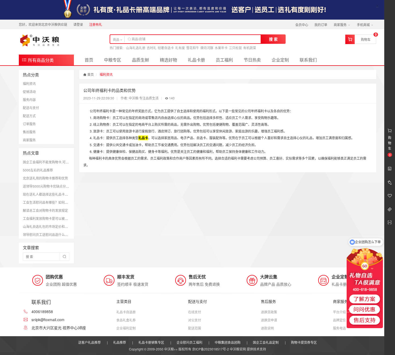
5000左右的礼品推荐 (38, 170)
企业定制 (280, 60)
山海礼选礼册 (135, 47)
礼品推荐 (119, 342)
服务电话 (339, 328)
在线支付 (194, 312)
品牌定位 (339, 320)
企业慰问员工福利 (189, 342)
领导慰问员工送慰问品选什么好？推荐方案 (53, 234)
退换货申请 (269, 320)
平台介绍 (339, 312)
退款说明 (267, 328)
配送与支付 (31, 107)
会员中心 (301, 24)
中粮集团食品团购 (227, 342)
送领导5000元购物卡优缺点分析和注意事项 (54, 186)
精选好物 (168, 60)
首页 (89, 60)
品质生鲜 (140, 60)
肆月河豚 (206, 47)
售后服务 (29, 132)
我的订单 (320, 24)
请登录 (78, 24)
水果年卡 (221, 47)
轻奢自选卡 (166, 47)
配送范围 (194, 328)
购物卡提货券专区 (304, 342)
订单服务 (29, 123)
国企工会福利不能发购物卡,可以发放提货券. (54, 162)
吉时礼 (151, 47)
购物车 (366, 39)
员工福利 (224, 60)
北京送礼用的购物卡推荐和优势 (45, 178)
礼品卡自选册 (126, 312)
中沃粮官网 (238, 349)
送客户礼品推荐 (89, 342)
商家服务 (340, 24)
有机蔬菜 (249, 47)
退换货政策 (269, 312)
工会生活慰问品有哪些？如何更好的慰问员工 (55, 202)
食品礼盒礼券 (126, 320)
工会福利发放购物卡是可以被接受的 (48, 218)
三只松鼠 (235, 47)
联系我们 (308, 60)
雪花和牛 (192, 47)
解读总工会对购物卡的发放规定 (45, 210)
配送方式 (29, 115)
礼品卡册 (196, 60)
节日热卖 (252, 60)
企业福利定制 (126, 328)
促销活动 (29, 91)
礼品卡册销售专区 (151, 342)
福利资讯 (29, 83)
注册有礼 (95, 24)
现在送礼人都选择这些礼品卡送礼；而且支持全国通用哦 (63, 194)
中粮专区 (112, 60)
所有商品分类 (40, 60)
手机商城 (364, 24)
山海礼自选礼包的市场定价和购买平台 (50, 226)
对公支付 (194, 320)
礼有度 (180, 47)
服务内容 (29, 99)
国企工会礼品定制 (266, 342)
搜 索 (273, 39)
